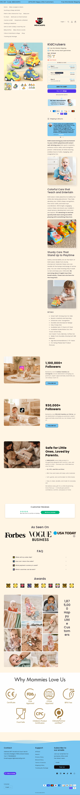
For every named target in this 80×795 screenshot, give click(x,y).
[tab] (60, 137)
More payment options (62, 94)
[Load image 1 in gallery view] (7, 86)
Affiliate (37, 751)
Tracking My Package (41, 768)
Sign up (62, 767)
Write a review (50, 512)
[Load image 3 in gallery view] (23, 86)
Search (37, 754)
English (7, 787)
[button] (68, 21)
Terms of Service (40, 762)
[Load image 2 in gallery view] (15, 86)
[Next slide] (74, 536)
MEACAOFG (42, 792)
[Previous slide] (6, 536)
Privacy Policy (39, 757)
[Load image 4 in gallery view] (31, 86)
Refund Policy (39, 760)
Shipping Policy (39, 765)
